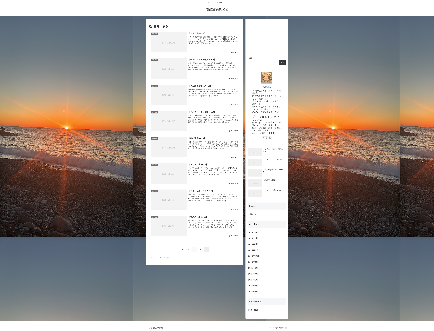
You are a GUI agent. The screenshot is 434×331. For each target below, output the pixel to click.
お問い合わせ (254, 214)
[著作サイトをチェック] (263, 138)
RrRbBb (267, 87)
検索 (250, 58)
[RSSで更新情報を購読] (270, 138)
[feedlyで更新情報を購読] (266, 138)
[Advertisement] (267, 37)
